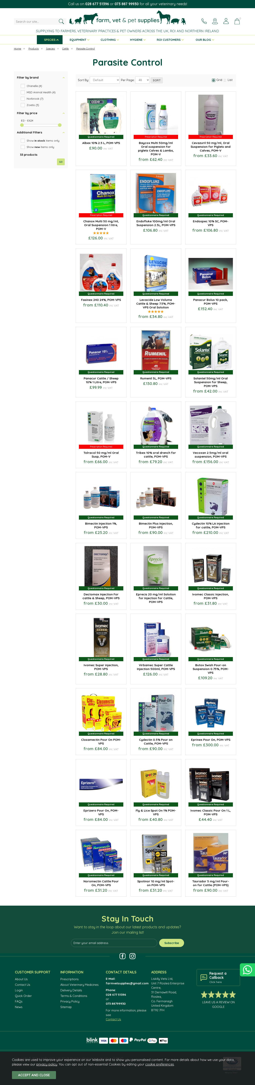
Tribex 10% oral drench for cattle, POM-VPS (156, 454)
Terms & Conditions (73, 996)
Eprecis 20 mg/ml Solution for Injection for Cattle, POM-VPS (156, 598)
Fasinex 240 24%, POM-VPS (101, 300)
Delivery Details (71, 990)
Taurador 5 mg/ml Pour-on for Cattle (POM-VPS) (210, 883)
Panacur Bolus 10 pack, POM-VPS (210, 301)
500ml (210, 603)
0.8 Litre (85, 317)
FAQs (19, 1001)
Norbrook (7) (35, 98)
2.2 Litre (101, 317)
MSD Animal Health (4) (41, 92)
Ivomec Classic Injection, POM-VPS (210, 596)
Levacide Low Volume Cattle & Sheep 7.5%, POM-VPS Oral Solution (155, 303)
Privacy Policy (69, 1001)
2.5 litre (167, 890)
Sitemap (66, 1007)
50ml (222, 533)
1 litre (167, 159)
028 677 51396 (97, 4)
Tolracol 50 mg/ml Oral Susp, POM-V (101, 454)
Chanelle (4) (34, 86)
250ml (144, 159)
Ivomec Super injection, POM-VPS (101, 667)
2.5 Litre (199, 238)
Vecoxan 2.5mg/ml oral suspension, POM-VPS (210, 454)
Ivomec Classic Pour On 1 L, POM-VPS (210, 812)
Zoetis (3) (33, 105)
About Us (21, 979)
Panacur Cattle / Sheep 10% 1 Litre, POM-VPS (101, 380)
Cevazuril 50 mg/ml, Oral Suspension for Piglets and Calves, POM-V (210, 146)
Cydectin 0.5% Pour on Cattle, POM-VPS (156, 741)
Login (19, 990)
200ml (198, 533)
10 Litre (222, 238)
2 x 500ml (144, 890)
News (19, 1007)
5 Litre (116, 317)
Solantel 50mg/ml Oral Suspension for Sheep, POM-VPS (210, 382)
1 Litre (195, 462)
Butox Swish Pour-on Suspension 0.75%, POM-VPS (211, 669)
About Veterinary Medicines (79, 985)
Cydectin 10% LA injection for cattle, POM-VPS (211, 525)
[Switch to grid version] (214, 80)
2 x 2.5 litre (155, 820)
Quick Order (23, 996)
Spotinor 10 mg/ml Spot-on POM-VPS (155, 883)
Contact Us (22, 985)
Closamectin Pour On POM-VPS (101, 741)
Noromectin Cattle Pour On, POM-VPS (101, 883)
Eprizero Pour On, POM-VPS (101, 812)
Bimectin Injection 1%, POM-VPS (101, 525)
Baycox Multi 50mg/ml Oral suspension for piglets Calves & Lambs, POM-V (156, 148)
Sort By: (84, 80)
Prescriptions (69, 979)
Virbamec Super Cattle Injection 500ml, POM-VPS (156, 667)
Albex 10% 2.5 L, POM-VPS (101, 143)
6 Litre (116, 820)
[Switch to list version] (225, 80)
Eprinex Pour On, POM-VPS (210, 740)
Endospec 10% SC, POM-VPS (210, 223)
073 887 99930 (127, 4)
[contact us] (204, 21)
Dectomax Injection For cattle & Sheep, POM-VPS (101, 596)
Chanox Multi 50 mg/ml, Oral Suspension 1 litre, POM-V (101, 225)
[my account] (226, 21)
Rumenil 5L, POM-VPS (155, 378)
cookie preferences (159, 1064)
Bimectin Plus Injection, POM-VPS (156, 525)
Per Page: (128, 80)
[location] (215, 21)
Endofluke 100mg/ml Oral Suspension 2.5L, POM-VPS (155, 223)
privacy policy (46, 1064)
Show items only (43, 140)
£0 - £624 (27, 120)
